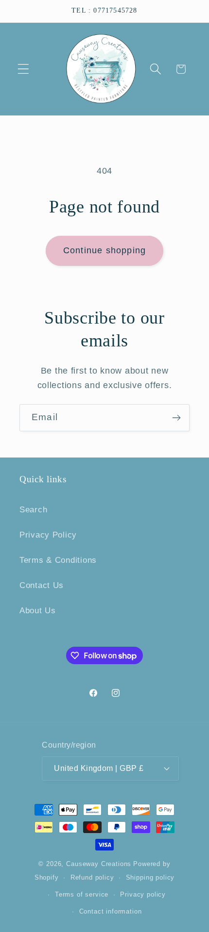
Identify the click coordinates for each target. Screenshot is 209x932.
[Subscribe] (176, 417)
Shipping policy (150, 877)
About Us (37, 610)
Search (33, 509)
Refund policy (92, 877)
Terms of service (81, 894)
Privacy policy (143, 894)
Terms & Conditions (58, 560)
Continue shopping (104, 250)
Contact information (110, 911)
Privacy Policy (48, 535)
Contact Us (41, 585)
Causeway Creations (98, 863)
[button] (23, 69)
